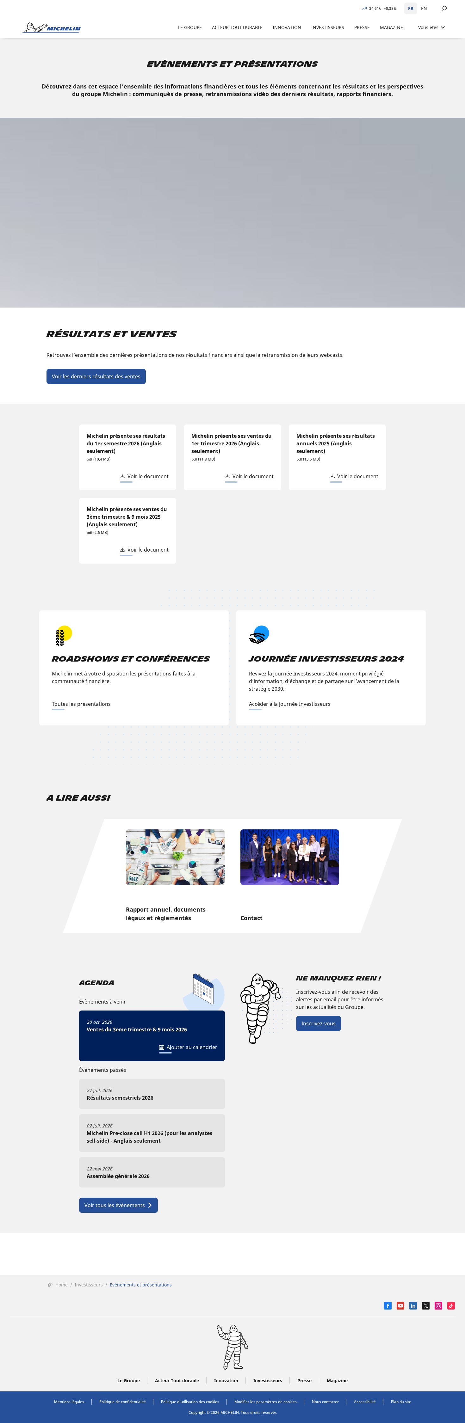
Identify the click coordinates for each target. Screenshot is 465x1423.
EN (424, 8)
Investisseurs (89, 1285)
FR (410, 8)
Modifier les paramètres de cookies (265, 1401)
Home (61, 1285)
